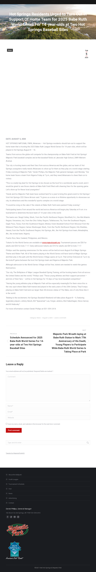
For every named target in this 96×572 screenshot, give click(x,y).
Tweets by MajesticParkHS (15, 453)
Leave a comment (60, 318)
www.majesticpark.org (51, 242)
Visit (10, 489)
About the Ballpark (15, 475)
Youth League (13, 479)
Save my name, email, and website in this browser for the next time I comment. (34, 424)
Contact (11, 503)
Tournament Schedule (16, 484)
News (10, 50)
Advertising (13, 498)
